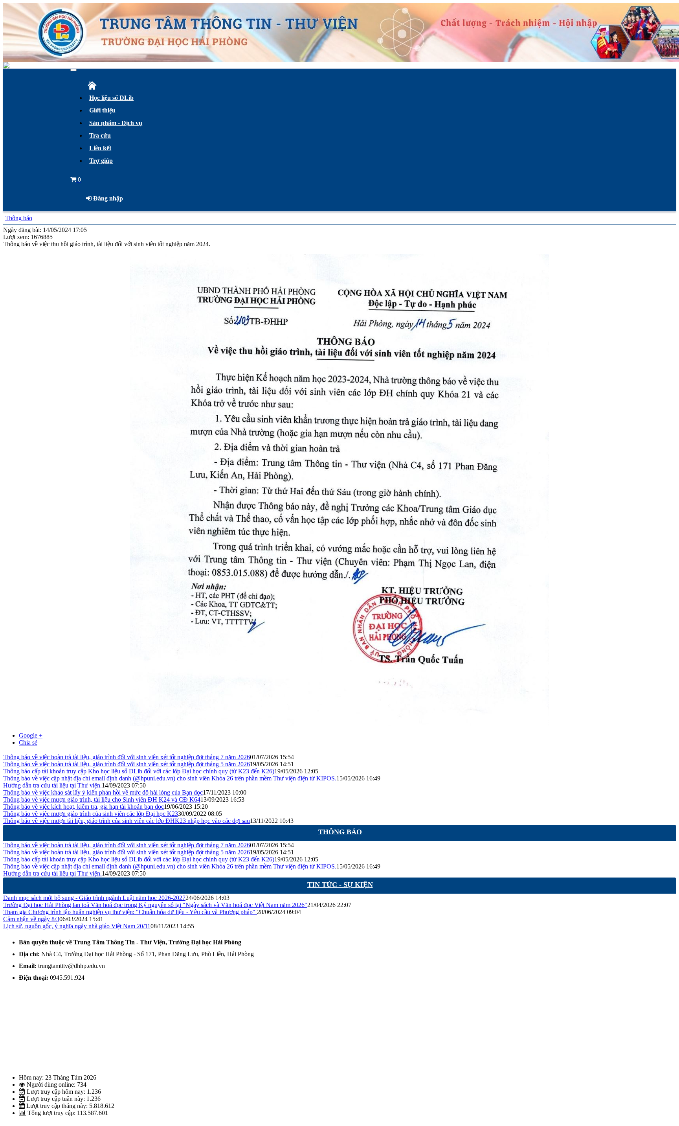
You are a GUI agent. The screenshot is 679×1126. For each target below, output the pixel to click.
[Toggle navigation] (73, 70)
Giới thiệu (102, 110)
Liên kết (100, 148)
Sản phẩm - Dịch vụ (115, 123)
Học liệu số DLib (111, 97)
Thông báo (18, 218)
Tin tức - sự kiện (340, 885)
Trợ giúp (101, 160)
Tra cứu (100, 135)
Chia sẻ (28, 742)
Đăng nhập (107, 198)
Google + (30, 735)
